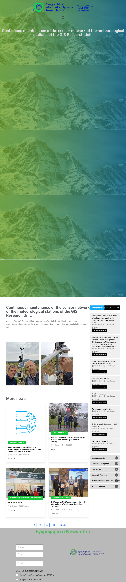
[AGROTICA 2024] (25, 483)
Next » (63, 525)
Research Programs (61, 497)
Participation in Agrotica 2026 (102, 409)
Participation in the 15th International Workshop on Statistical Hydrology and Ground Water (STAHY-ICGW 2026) (104, 319)
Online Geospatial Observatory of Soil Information (104, 425)
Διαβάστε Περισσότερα (99, 330)
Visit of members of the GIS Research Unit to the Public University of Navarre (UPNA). (68, 439)
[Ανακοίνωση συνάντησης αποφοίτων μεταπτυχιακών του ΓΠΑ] (25, 423)
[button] (63, 17)
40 (54, 525)
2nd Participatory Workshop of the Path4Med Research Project (103, 363)
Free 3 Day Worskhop (99, 394)
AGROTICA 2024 (15, 503)
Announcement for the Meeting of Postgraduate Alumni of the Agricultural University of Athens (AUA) (24, 449)
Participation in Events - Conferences (26, 498)
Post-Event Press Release (100, 379)
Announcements (17, 442)
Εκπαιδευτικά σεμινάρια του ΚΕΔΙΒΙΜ (36, 575)
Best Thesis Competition (100, 441)
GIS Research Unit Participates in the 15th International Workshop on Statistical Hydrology (68, 504)
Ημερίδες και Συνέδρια (30, 579)
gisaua (14, 455)
